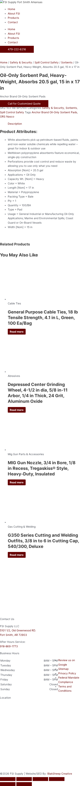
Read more (16, 331)
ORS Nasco (7, 116)
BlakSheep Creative (59, 773)
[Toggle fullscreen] (24, 779)
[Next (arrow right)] (24, 784)
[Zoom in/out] (8, 779)
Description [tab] (15, 123)
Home (11, 9)
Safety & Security (21, 62)
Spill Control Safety (47, 62)
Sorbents (66, 62)
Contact (13, 22)
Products (13, 17)
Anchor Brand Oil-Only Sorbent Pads (54, 112)
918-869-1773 (9, 646)
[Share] (40, 779)
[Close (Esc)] (56, 779)
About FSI (14, 13)
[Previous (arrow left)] (8, 784)
